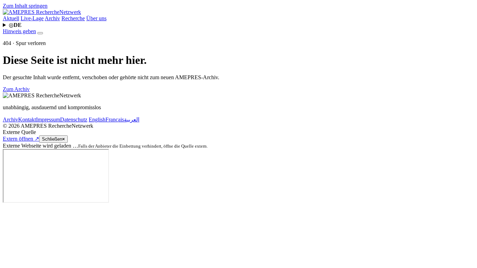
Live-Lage (32, 18)
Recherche (73, 18)
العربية (131, 119)
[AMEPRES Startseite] (42, 12)
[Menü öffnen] (40, 33)
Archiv (52, 18)
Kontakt (27, 119)
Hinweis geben (19, 31)
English (97, 119)
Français (114, 119)
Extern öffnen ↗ (21, 139)
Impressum (48, 119)
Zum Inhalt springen (25, 6)
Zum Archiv (16, 89)
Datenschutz (73, 119)
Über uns (96, 18)
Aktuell (11, 18)
